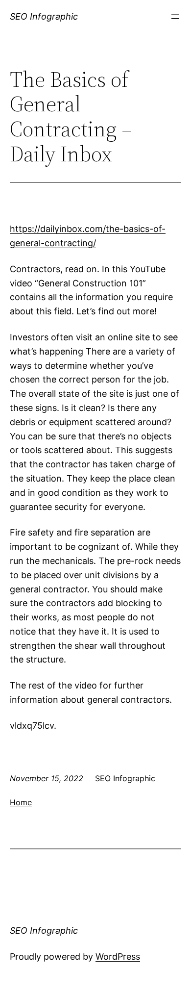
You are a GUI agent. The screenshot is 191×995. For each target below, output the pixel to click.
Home (21, 802)
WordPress (118, 956)
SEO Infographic (44, 16)
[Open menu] (175, 17)
